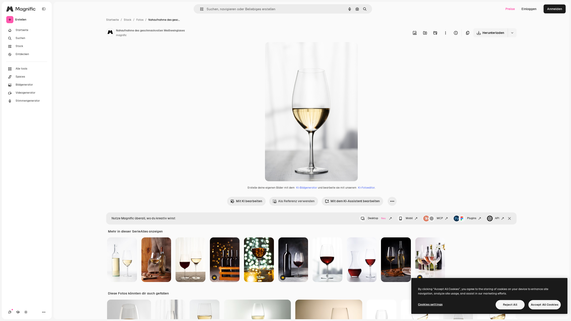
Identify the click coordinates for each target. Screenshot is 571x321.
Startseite (112, 20)
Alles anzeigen (152, 231)
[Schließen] (509, 218)
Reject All (510, 305)
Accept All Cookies (544, 305)
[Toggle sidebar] (43, 8)
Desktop (377, 218)
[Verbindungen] (9, 312)
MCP (440, 218)
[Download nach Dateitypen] (512, 32)
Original (293, 51)
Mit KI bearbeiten (249, 201)
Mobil (409, 218)
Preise (510, 9)
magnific (121, 35)
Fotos (139, 20)
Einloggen (528, 9)
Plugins (471, 218)
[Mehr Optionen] (445, 32)
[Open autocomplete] (200, 9)
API (497, 218)
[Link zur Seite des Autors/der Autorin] (110, 33)
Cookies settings (430, 304)
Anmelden (554, 9)
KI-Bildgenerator (306, 187)
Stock (127, 20)
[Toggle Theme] (25, 312)
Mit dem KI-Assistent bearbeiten (355, 201)
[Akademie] (17, 312)
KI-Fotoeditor (366, 187)
